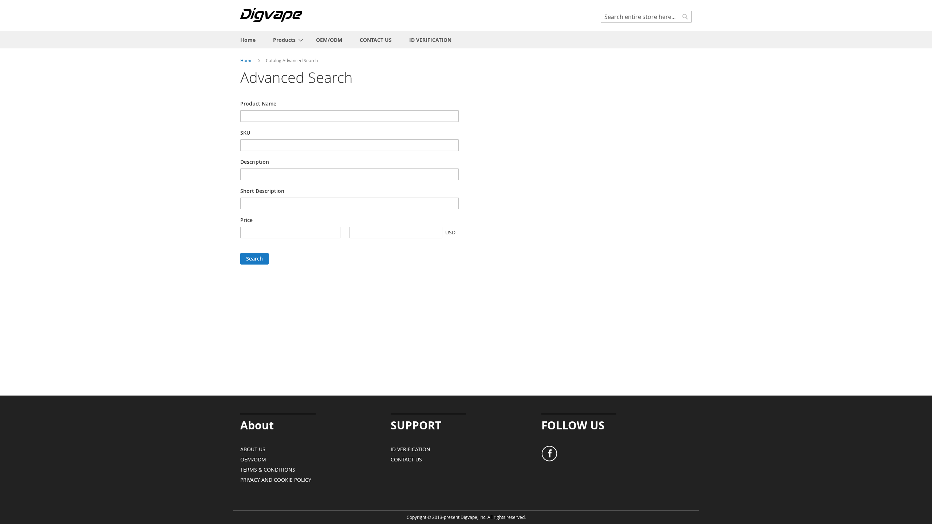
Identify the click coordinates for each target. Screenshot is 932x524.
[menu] (466, 39)
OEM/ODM (253, 459)
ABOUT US (252, 449)
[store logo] (271, 15)
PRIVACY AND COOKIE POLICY (275, 479)
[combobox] (646, 17)
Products (284, 39)
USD (450, 232)
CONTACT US (406, 459)
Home (247, 60)
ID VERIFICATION (410, 449)
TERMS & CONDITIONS (267, 469)
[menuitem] (248, 39)
